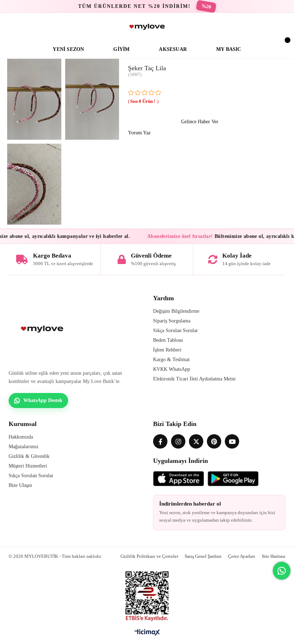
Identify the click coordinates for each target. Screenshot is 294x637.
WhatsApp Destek (42, 400)
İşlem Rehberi (167, 350)
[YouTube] (232, 441)
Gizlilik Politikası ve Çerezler (149, 556)
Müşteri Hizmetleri (28, 466)
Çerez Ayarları (241, 556)
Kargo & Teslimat (171, 359)
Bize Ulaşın (20, 485)
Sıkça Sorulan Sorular (175, 330)
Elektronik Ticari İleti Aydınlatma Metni (194, 379)
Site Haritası (273, 556)
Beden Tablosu (168, 340)
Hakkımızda (21, 437)
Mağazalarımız (23, 446)
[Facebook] (160, 441)
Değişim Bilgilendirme (176, 311)
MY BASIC (228, 49)
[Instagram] (178, 441)
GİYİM (121, 49)
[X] (196, 441)
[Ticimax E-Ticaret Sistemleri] (147, 634)
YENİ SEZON (68, 49)
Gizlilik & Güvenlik (29, 456)
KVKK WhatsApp (171, 369)
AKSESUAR (173, 49)
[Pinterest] (214, 441)
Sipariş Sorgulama (171, 321)
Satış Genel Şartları (203, 556)
